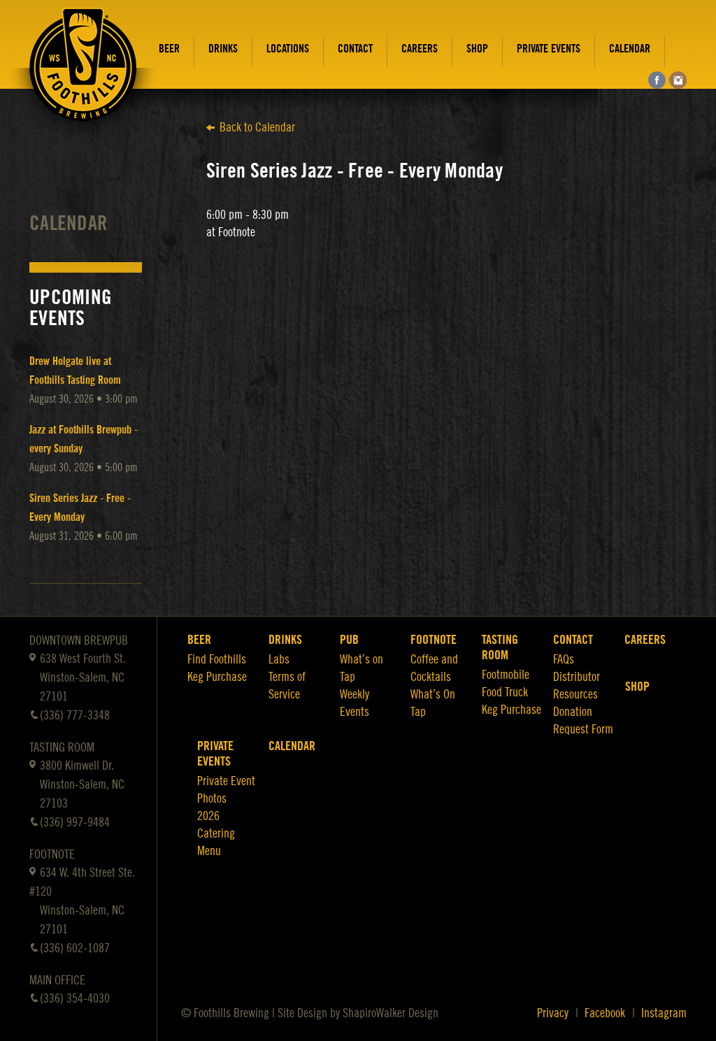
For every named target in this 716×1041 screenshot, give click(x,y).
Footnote (433, 639)
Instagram (664, 1013)
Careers (419, 49)
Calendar (629, 49)
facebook (657, 80)
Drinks (223, 49)
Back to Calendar (257, 127)
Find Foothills (216, 659)
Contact (355, 49)
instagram (678, 80)
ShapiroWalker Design (390, 1013)
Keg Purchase (217, 676)
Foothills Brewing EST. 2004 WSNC (83, 75)
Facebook (605, 1013)
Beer (169, 49)
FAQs (563, 659)
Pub (349, 639)
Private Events (548, 49)
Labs (278, 659)
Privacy (552, 1013)
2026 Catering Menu (216, 833)
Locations (287, 49)
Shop (477, 49)
